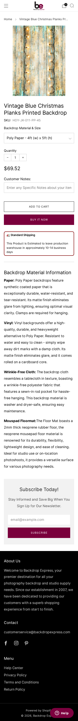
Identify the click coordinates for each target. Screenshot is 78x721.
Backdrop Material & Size (22, 128)
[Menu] (6, 6)
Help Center (13, 668)
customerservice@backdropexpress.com (37, 632)
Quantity (10, 151)
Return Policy (14, 689)
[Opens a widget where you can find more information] (62, 713)
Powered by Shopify (39, 710)
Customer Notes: (17, 179)
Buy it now (39, 219)
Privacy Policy (15, 675)
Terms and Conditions (21, 682)
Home (8, 19)
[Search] (72, 5)
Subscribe (39, 532)
